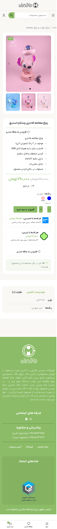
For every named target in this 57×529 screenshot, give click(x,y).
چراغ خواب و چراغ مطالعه (37, 27)
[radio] (49, 198)
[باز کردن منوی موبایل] (53, 15)
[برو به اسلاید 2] (27, 89)
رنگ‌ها (48, 193)
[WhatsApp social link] (31, 419)
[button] (48, 64)
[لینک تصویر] (28, 354)
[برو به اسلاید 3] (24, 89)
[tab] (36, 292)
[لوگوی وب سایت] (28, 5)
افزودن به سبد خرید (25, 209)
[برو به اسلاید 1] (30, 89)
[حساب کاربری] (4, 15)
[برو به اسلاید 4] (21, 89)
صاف (47, 203)
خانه (55, 27)
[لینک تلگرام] (26, 419)
